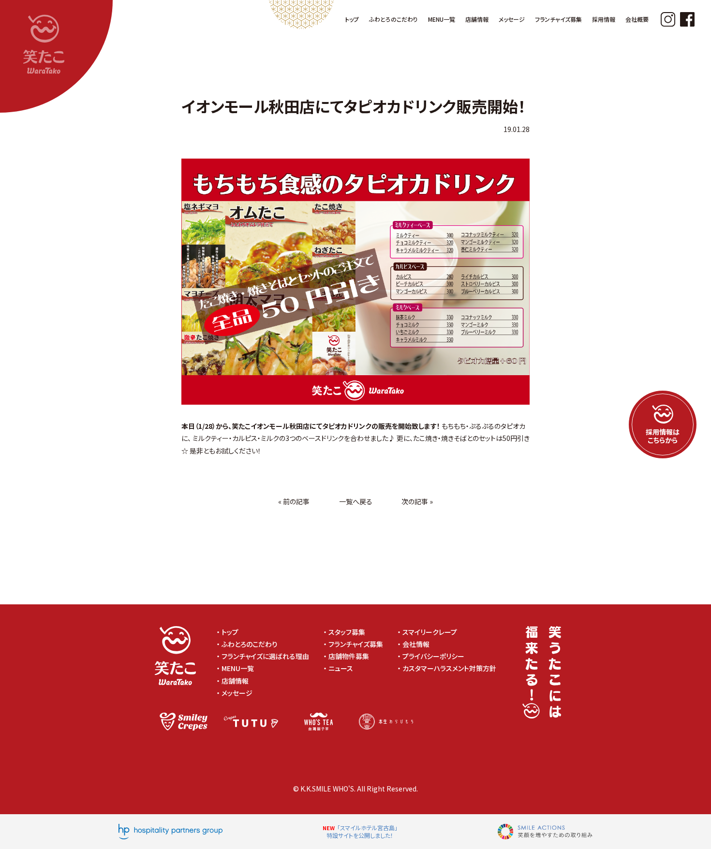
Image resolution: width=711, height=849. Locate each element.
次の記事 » (417, 501)
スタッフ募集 (346, 632)
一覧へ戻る (355, 501)
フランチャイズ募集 (355, 644)
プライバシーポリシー (436, 656)
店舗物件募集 (348, 656)
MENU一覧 (238, 668)
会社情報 (416, 644)
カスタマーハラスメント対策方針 (452, 668)
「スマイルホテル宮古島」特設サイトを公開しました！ (362, 831)
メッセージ (237, 693)
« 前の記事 (294, 501)
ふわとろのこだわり (250, 644)
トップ (230, 632)
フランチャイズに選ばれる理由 (265, 656)
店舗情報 (235, 681)
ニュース (340, 668)
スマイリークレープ (429, 632)
